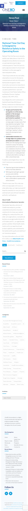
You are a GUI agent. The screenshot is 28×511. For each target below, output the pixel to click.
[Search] (24, 251)
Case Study (6, 343)
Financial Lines (20, 349)
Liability (14, 355)
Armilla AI (15, 330)
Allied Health (11, 245)
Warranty (5, 384)
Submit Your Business (17, 440)
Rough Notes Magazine (9, 378)
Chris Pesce (6, 346)
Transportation (17, 381)
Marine (15, 359)
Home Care (6, 355)
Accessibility (6, 508)
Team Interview (7, 381)
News (5, 3)
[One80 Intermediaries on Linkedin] (6, 493)
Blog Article (19, 336)
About (15, 437)
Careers (22, 340)
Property (22, 371)
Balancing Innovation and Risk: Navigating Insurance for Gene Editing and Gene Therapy (14, 271)
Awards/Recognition (8, 336)
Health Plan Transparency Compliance (16, 508)
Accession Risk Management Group (12, 320)
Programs (16, 443)
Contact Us (17, 447)
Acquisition (6, 324)
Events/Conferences (8, 349)
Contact (20, 3)
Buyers (5, 340)
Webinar (12, 384)
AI (23, 324)
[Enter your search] (12, 251)
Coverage (14, 346)
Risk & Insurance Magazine (10, 375)
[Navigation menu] (23, 10)
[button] (2, 6)
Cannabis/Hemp (13, 340)
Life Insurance (7, 359)
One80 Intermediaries (17, 365)
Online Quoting (7, 368)
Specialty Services (18, 445)
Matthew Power (7, 362)
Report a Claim (11, 3)
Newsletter (6, 365)
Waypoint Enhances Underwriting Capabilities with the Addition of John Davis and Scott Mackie (13, 290)
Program (15, 371)
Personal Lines (17, 368)
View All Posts (9, 258)
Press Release (7, 371)
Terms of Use (13, 504)
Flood (4, 352)
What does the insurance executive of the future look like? (14, 304)
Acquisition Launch (16, 324)
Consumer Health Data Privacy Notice (13, 506)
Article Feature (7, 333)
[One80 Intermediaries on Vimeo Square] (10, 493)
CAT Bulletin (14, 343)
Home (11, 21)
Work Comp (20, 384)
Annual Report (7, 330)
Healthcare (19, 245)
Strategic (20, 378)
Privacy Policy (20, 504)
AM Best (14, 327)
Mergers (16, 362)
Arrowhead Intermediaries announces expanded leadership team (13, 298)
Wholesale (7, 443)
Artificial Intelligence (18, 333)
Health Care (20, 352)
